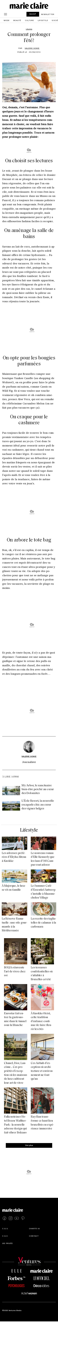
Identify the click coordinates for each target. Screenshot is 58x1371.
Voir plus (29, 1145)
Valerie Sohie (32, 48)
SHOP (32, 14)
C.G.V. (5, 1236)
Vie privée (7, 1243)
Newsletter (47, 14)
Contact (34, 1236)
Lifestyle (43, 20)
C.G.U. (5, 1228)
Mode (7, 20)
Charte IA (34, 1228)
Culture (29, 20)
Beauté (17, 20)
